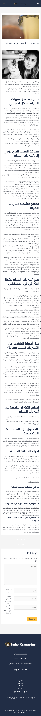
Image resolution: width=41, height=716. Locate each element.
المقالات (20, 685)
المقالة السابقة (20, 539)
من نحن (20, 688)
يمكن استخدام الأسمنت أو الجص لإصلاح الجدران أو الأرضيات (21, 418)
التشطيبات (19, 47)
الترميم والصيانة (26, 47)
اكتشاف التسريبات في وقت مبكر (24, 357)
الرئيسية (20, 680)
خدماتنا (20, 683)
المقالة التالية (20, 544)
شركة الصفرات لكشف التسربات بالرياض (20, 663)
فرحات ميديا (16, 712)
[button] (38, 3)
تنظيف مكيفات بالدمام (20, 658)
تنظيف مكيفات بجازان (20, 654)
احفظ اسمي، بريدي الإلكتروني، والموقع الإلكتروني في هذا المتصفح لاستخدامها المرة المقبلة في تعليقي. (7, 601)
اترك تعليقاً (36, 47)
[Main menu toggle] (4, 3)
